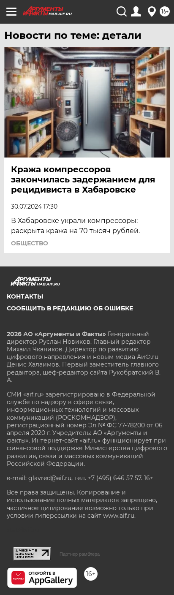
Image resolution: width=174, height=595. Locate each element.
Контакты (25, 296)
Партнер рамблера (80, 554)
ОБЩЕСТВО (29, 243)
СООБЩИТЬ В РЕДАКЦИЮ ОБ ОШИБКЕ (70, 308)
